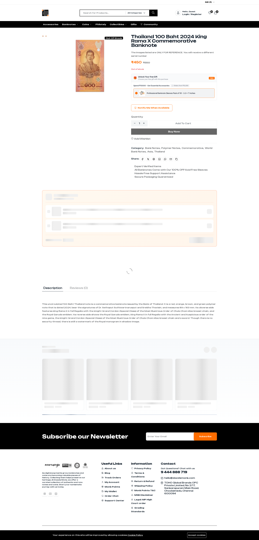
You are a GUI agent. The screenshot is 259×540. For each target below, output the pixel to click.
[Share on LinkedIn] (159, 159)
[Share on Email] (170, 159)
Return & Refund (144, 481)
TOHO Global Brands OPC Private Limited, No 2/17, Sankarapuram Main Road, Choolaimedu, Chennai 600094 (181, 488)
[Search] (153, 13)
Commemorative (192, 148)
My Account (111, 482)
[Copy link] (176, 159)
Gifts (134, 24)
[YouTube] (50, 493)
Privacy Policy (142, 468)
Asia (150, 151)
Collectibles (117, 24)
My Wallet (110, 491)
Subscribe (205, 436)
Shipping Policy (143, 486)
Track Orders (112, 477)
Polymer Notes (170, 148)
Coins (86, 24)
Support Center (114, 500)
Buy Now (174, 131)
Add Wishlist (142, 138)
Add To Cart (183, 123)
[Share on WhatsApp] (165, 159)
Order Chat (111, 496)
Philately (101, 24)
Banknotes (69, 24)
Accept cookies (196, 535)
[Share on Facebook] (142, 159)
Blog (107, 473)
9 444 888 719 (174, 472)
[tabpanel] (129, 307)
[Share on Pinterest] (153, 159)
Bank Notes (152, 148)
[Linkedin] (56, 493)
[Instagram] (44, 493)
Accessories (50, 24)
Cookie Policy (135, 535)
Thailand (159, 151)
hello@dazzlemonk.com (179, 478)
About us (110, 468)
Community (150, 24)
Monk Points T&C (144, 490)
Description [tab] (52, 288)
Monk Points (112, 487)
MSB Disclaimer (143, 495)
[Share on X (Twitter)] (148, 159)
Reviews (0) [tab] (79, 288)
